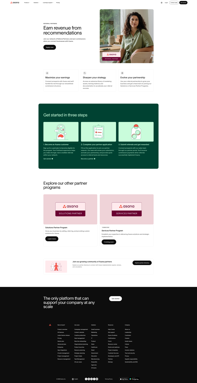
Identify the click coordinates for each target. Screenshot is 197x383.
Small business (95, 329)
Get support (111, 332)
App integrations (62, 350)
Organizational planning (81, 344)
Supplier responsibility (131, 359)
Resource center (112, 344)
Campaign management (81, 329)
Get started (183, 2)
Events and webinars (114, 347)
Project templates (113, 350)
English (76, 379)
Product (93, 341)
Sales (92, 344)
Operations (94, 335)
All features (61, 332)
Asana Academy (112, 335)
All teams (93, 368)
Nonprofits (94, 362)
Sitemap (110, 362)
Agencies (94, 365)
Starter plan (61, 341)
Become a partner (87, 159)
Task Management (79, 359)
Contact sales (174, 2)
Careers (127, 338)
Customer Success (113, 353)
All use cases (78, 362)
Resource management (64, 359)
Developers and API (113, 356)
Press (126, 347)
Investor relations (129, 350)
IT (91, 338)
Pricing (58, 2)
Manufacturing (95, 359)
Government (94, 353)
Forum (110, 341)
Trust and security (130, 353)
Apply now (49, 47)
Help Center (111, 329)
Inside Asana (128, 341)
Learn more (52, 239)
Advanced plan (62, 344)
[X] (86, 379)
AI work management (63, 353)
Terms (106, 379)
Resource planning (79, 350)
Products (26, 2)
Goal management (79, 338)
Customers (128, 335)
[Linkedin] (89, 379)
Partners (110, 359)
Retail (92, 350)
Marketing (94, 332)
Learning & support (47, 2)
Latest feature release (64, 335)
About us (127, 329)
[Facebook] (94, 379)
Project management (63, 356)
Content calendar (79, 332)
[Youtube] (97, 379)
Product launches (79, 347)
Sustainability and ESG (131, 362)
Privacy (127, 356)
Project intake (78, 356)
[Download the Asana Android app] (134, 379)
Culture (127, 344)
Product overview (62, 329)
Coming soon (109, 242)
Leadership (128, 332)
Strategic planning (79, 353)
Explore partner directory (142, 263)
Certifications (112, 338)
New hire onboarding (80, 341)
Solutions (36, 2)
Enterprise (60, 347)
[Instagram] (91, 379)
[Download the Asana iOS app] (124, 379)
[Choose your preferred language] (161, 2)
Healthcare (94, 347)
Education (94, 356)
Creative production (79, 335)
